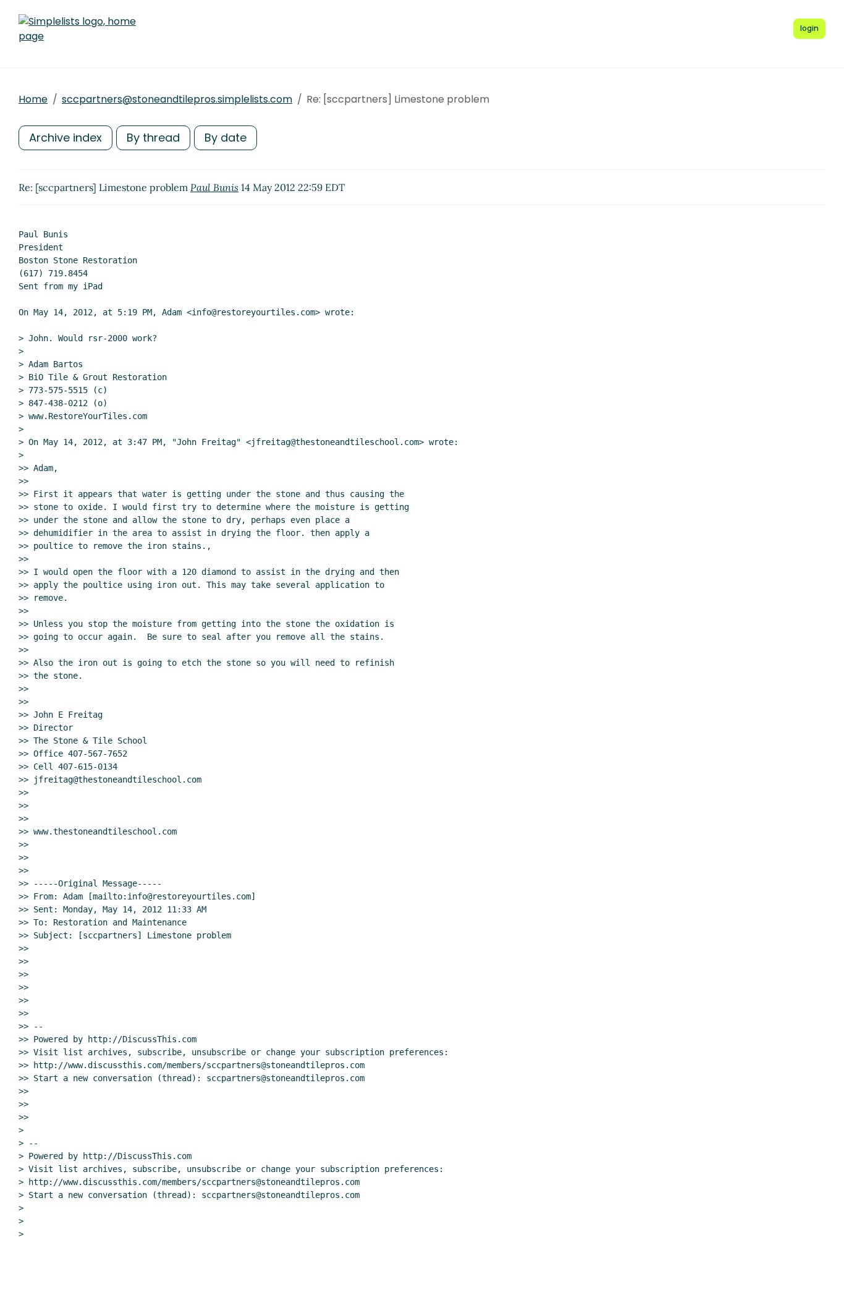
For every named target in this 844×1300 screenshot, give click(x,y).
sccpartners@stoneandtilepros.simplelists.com (177, 99)
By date (226, 137)
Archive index (65, 137)
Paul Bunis (214, 187)
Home (33, 99)
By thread (153, 137)
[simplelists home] (77, 29)
